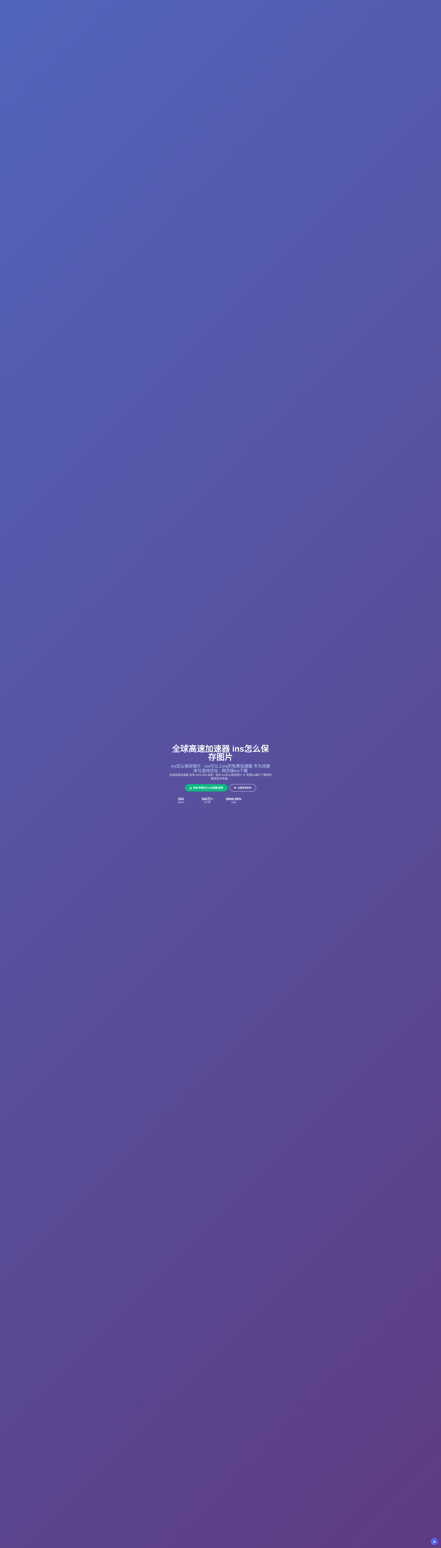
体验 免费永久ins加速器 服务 (208, 788)
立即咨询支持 (244, 788)
